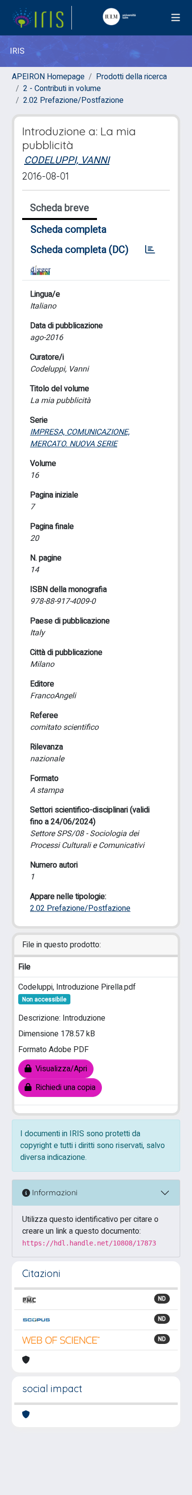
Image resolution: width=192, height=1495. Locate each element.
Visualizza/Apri (59, 1069)
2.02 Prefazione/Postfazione (73, 100)
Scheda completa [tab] (68, 229)
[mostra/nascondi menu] (175, 18)
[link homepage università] (122, 18)
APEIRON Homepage (48, 77)
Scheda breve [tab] (59, 208)
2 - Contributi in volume (62, 88)
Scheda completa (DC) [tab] (79, 250)
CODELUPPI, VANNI (66, 160)
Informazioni (53, 1192)
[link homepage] (42, 18)
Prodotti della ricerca (131, 77)
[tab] (150, 250)
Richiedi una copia (64, 1087)
